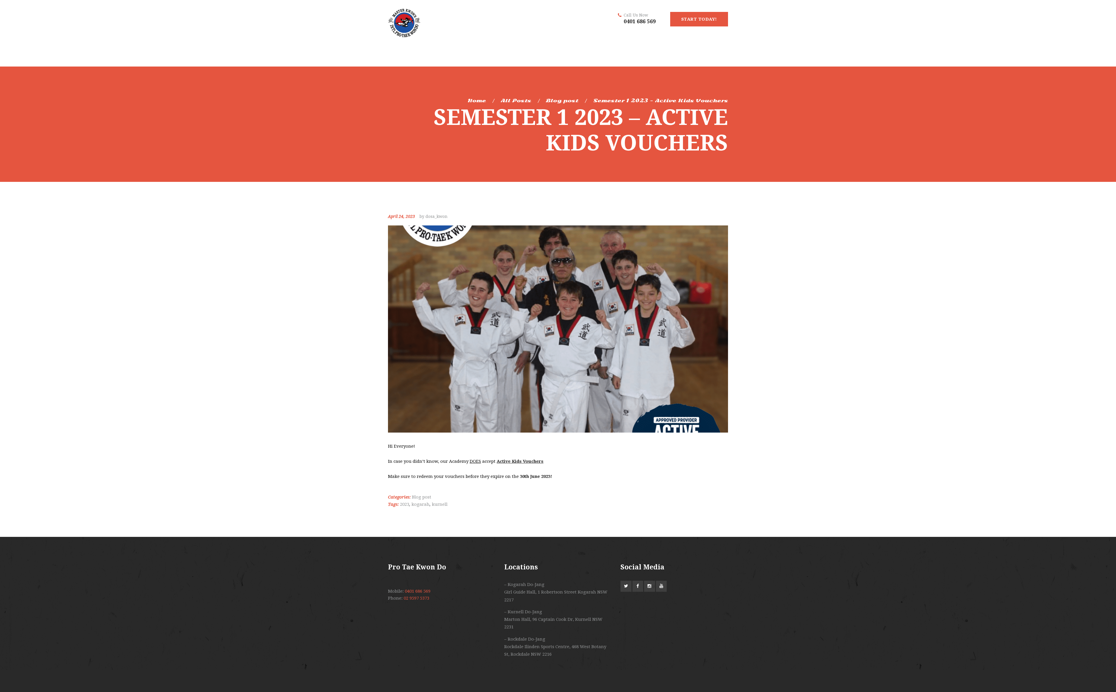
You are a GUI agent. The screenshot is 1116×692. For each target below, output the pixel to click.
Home (477, 101)
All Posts (516, 101)
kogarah (421, 504)
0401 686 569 (640, 21)
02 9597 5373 (416, 598)
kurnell (440, 504)
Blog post (562, 101)
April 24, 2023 (401, 216)
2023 (404, 504)
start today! (699, 19)
